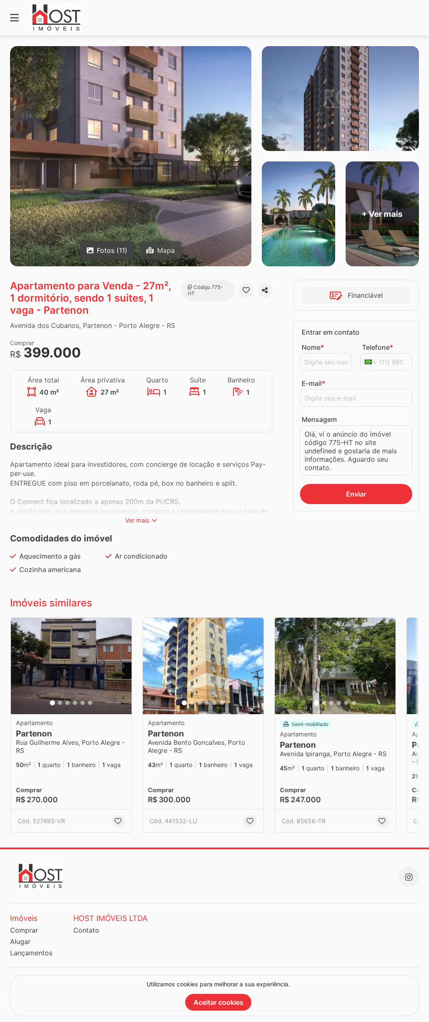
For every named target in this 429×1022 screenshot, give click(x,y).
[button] (71, 666)
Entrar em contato (330, 332)
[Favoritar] (246, 290)
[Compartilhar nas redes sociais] (265, 290)
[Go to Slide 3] (67, 703)
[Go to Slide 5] (82, 703)
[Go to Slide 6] (90, 703)
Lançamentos (31, 953)
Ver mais (137, 520)
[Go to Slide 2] (60, 703)
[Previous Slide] (19, 666)
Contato (86, 930)
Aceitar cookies (218, 1002)
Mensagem (319, 419)
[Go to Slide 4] (75, 703)
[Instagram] (409, 877)
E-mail (313, 383)
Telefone (377, 347)
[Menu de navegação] (14, 18)
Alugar (20, 941)
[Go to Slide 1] (52, 702)
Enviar (356, 494)
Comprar (24, 930)
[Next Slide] (123, 666)
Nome (313, 347)
